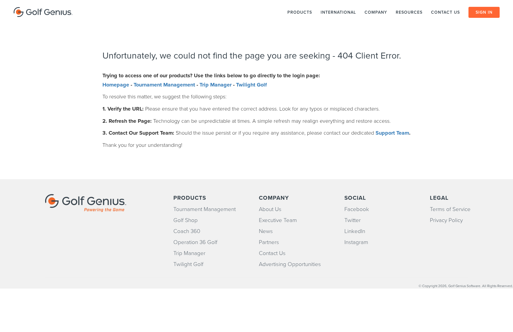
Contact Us (272, 253)
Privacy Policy (446, 220)
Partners (269, 242)
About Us (270, 209)
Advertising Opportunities (290, 264)
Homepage (115, 84)
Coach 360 (186, 231)
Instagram (356, 242)
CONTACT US (446, 12)
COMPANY (376, 12)
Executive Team (278, 220)
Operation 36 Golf (195, 242)
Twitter (352, 220)
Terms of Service (450, 209)
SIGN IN (484, 12)
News (266, 231)
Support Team (392, 133)
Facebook (356, 209)
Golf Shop (185, 220)
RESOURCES (409, 12)
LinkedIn (354, 231)
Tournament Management (164, 84)
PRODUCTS (299, 12)
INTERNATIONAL (338, 12)
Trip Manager (216, 84)
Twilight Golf (251, 84)
